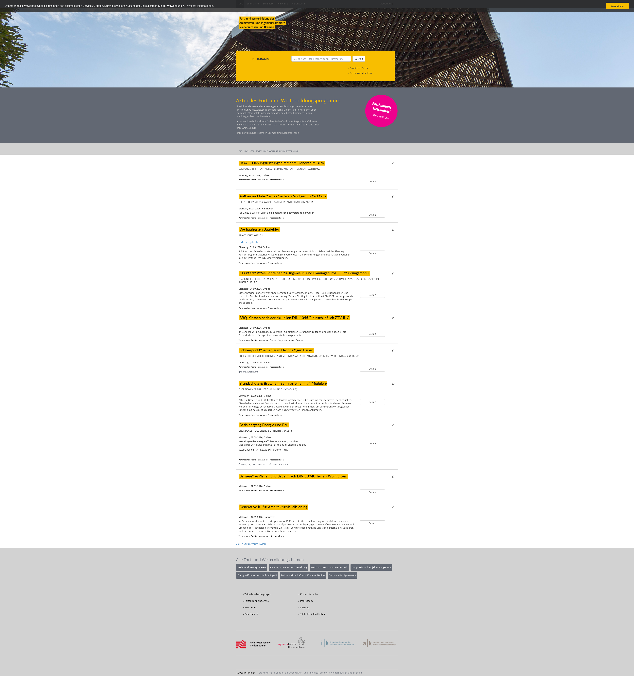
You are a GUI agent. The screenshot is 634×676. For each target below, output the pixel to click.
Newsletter (251, 607)
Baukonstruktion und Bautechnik (329, 567)
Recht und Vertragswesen (251, 567)
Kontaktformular (309, 594)
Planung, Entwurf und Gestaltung (288, 567)
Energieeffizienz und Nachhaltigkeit (257, 575)
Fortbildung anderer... (257, 600)
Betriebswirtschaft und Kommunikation (303, 575)
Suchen (359, 58)
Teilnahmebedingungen (258, 594)
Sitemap (304, 607)
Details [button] (372, 181)
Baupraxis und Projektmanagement (371, 567)
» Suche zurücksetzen (360, 73)
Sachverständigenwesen (342, 575)
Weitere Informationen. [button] (200, 5)
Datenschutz (251, 614)
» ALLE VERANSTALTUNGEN (251, 544)
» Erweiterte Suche (358, 68)
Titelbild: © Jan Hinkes (312, 614)
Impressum (306, 600)
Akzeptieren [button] (617, 6)
